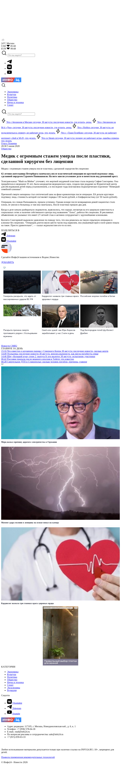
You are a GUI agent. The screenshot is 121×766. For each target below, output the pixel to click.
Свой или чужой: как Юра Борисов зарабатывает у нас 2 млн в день (58, 331)
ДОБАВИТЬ (7, 262)
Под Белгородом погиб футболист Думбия (96, 331)
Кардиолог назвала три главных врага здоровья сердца (60, 297)
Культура (11, 674)
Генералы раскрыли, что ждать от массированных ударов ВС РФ (19, 297)
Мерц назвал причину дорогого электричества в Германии (29, 442)
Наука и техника (15, 682)
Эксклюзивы (13, 687)
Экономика (12, 671)
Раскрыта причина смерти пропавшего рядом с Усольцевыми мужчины (20, 333)
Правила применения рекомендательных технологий (28, 757)
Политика (12, 677)
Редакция (12, 690)
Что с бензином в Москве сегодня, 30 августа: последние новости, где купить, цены (49, 122)
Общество (6, 148)
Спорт (10, 685)
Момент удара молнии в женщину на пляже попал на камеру (30, 523)
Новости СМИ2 (9, 346)
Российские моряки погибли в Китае (97, 296)
